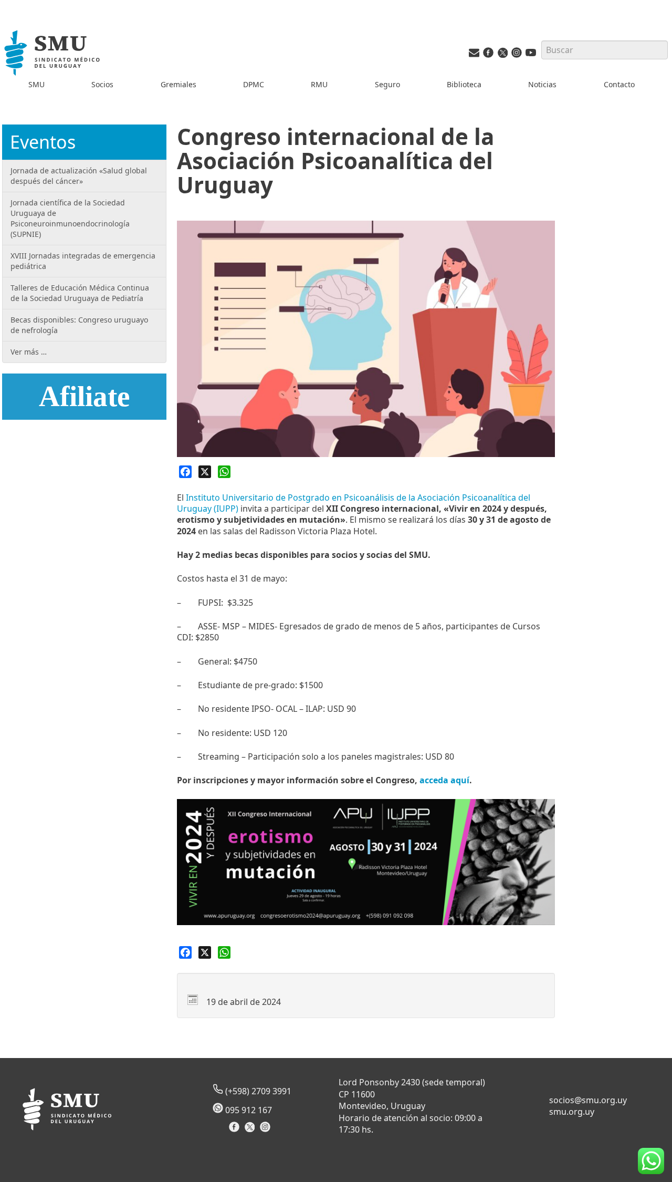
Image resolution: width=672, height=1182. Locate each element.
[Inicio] (53, 54)
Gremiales (178, 84)
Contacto (619, 84)
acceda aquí (444, 780)
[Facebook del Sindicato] (235, 1130)
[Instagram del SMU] (516, 55)
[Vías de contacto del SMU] (474, 55)
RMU (319, 84)
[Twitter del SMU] (502, 55)
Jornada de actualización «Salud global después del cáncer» (78, 175)
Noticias (542, 84)
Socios (102, 84)
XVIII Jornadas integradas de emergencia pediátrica (82, 261)
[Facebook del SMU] (488, 55)
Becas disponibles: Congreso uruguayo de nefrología (79, 325)
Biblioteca (464, 84)
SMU (36, 84)
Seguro (387, 84)
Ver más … (28, 352)
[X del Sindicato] (250, 1130)
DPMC (253, 84)
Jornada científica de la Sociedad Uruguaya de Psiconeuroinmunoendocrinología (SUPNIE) (70, 218)
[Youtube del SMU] (531, 55)
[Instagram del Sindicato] (266, 1130)
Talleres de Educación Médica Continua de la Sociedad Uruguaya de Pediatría (79, 293)
